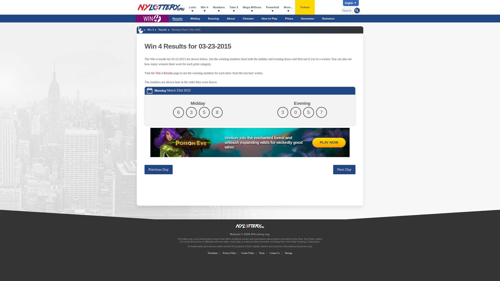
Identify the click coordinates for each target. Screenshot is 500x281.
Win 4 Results (164, 73)
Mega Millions (252, 7)
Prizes (289, 18)
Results (177, 18)
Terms (262, 253)
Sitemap (288, 253)
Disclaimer (213, 253)
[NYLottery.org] (161, 7)
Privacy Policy (229, 253)
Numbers (219, 7)
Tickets (305, 7)
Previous (158, 169)
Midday (195, 18)
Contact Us (275, 253)
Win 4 (204, 7)
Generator (307, 18)
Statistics (328, 18)
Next (344, 169)
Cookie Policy (247, 253)
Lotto (192, 7)
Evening (213, 18)
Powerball (272, 7)
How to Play (269, 18)
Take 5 (233, 7)
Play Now (329, 142)
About (231, 18)
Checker (248, 18)
